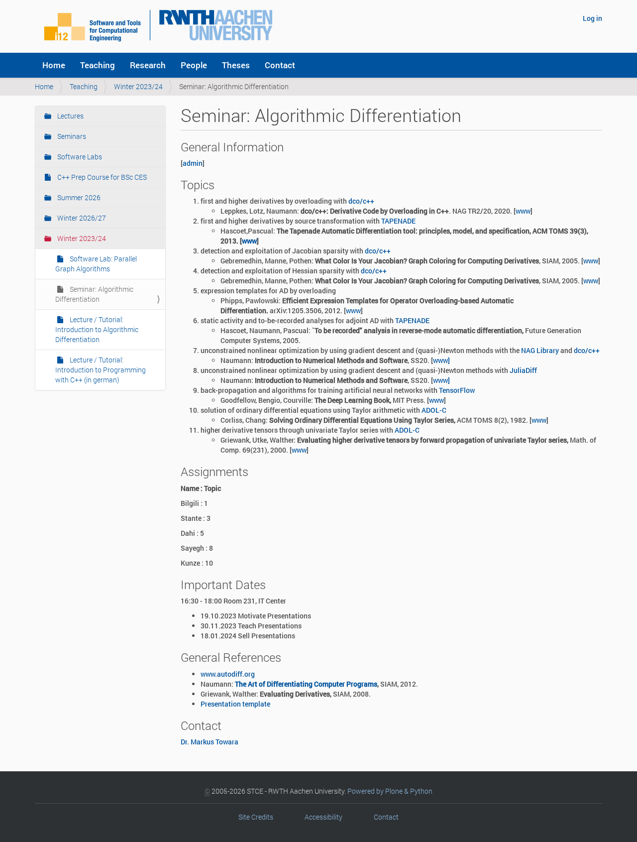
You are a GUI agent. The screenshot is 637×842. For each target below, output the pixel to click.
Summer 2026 (78, 197)
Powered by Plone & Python (389, 791)
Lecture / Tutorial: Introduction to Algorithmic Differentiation (96, 329)
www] (441, 360)
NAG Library (540, 350)
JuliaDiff (523, 370)
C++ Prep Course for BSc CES (101, 177)
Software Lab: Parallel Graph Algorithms (96, 263)
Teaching (97, 65)
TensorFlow (457, 390)
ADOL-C (434, 410)
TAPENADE (398, 221)
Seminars (71, 136)
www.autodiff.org (228, 674)
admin (193, 163)
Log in (592, 18)
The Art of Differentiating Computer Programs (306, 684)
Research (148, 65)
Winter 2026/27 (81, 218)
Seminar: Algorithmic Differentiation (94, 294)
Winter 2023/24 (138, 86)
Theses (236, 65)
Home (53, 65)
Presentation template (235, 704)
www (523, 211)
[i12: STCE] (158, 25)
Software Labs (79, 156)
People (194, 65)
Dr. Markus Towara (209, 741)
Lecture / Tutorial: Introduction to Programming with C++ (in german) (100, 369)
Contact (280, 65)
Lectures (70, 115)
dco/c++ (361, 201)
